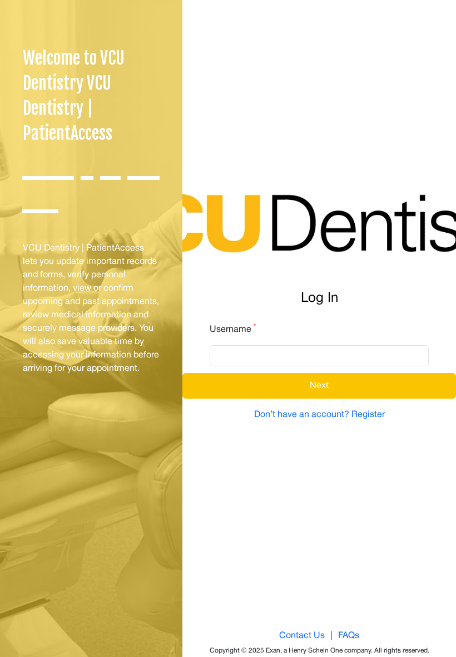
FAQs (348, 636)
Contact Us (302, 636)
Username (233, 328)
